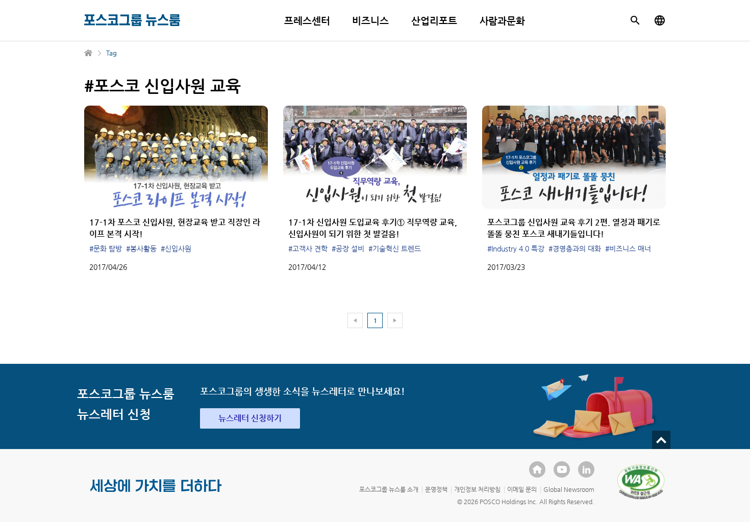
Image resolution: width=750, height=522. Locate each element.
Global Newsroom (568, 489)
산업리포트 (434, 20)
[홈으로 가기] (88, 53)
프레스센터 (307, 20)
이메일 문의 (522, 489)
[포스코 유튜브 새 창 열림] (562, 469)
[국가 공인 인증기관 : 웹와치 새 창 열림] (641, 481)
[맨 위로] (661, 440)
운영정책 (436, 489)
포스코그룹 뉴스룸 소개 (388, 489)
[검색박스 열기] (635, 20)
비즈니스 (370, 20)
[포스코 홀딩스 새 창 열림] (537, 469)
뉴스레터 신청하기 (250, 418)
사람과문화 (503, 20)
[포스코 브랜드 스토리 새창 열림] (156, 494)
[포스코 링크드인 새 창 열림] (586, 469)
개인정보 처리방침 (477, 489)
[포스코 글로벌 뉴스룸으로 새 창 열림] (660, 20)
